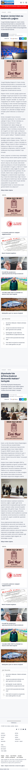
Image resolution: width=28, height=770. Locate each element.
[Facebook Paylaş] (20, 38)
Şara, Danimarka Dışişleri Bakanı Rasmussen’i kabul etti (14, 7)
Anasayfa (4, 12)
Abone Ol (6, 38)
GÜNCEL (9, 12)
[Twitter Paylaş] (23, 38)
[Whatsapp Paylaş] (25, 38)
